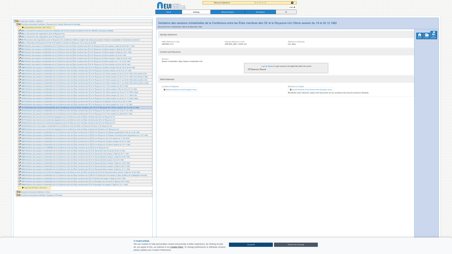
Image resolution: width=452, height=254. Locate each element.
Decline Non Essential (296, 245)
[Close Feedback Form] (292, 2)
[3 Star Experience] (260, 2)
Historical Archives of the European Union (181, 89)
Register (271, 66)
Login (291, 7)
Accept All (250, 245)
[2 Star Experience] (258, 2)
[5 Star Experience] (265, 2)
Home (168, 12)
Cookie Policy (176, 247)
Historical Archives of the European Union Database (178, 6)
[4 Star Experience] (263, 2)
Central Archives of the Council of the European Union (312, 89)
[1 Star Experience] (255, 2)
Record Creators (228, 12)
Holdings (196, 12)
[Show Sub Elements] (17, 192)
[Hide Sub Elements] (15, 21)
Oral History (260, 12)
